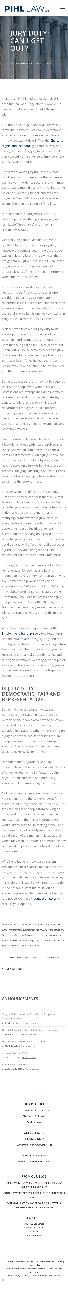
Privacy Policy (34, 1265)
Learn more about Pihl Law (18, 1268)
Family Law (34, 1122)
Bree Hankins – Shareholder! (18, 1064)
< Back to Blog (12, 969)
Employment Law (34, 1116)
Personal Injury (34, 1138)
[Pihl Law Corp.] (27, 6)
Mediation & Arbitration (34, 1161)
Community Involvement (33, 1144)
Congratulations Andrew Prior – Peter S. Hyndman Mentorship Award (34, 1205)
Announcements (21, 63)
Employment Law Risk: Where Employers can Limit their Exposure (34, 1185)
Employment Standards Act (21, 633)
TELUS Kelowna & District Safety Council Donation (29, 1030)
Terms (59, 1261)
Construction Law (34, 1155)
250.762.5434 (35, 1235)
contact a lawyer (45, 898)
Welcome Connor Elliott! (15, 1053)
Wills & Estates (34, 1132)
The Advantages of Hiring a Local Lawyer (24, 1041)
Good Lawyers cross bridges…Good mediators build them (34, 1195)
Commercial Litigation (34, 1110)
